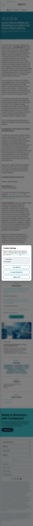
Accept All (16, 267)
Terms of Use (25, 254)
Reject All (16, 277)
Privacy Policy (15, 254)
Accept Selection (16, 272)
